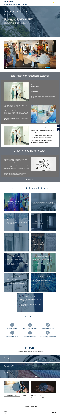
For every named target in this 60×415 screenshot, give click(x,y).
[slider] (24, 67)
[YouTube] (4, 413)
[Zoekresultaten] (53, 4)
